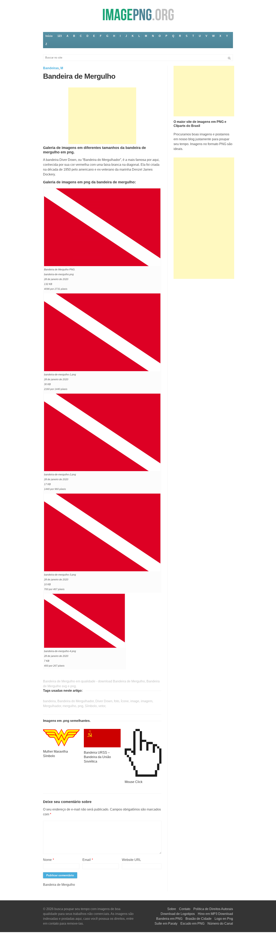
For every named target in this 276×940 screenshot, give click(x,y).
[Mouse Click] (143, 752)
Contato (184, 909)
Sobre (171, 909)
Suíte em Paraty (166, 923)
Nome (48, 859)
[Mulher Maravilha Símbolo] (61, 737)
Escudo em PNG (192, 923)
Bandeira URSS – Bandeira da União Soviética (97, 757)
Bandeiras (51, 68)
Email (87, 859)
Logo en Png (224, 918)
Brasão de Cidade (198, 918)
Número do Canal (220, 923)
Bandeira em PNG (169, 918)
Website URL (131, 859)
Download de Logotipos (178, 914)
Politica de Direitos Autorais (213, 909)
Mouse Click (133, 782)
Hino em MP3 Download (215, 914)
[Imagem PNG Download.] (138, 14)
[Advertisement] (102, 115)
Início (49, 35)
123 (59, 35)
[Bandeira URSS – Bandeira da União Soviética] (102, 738)
